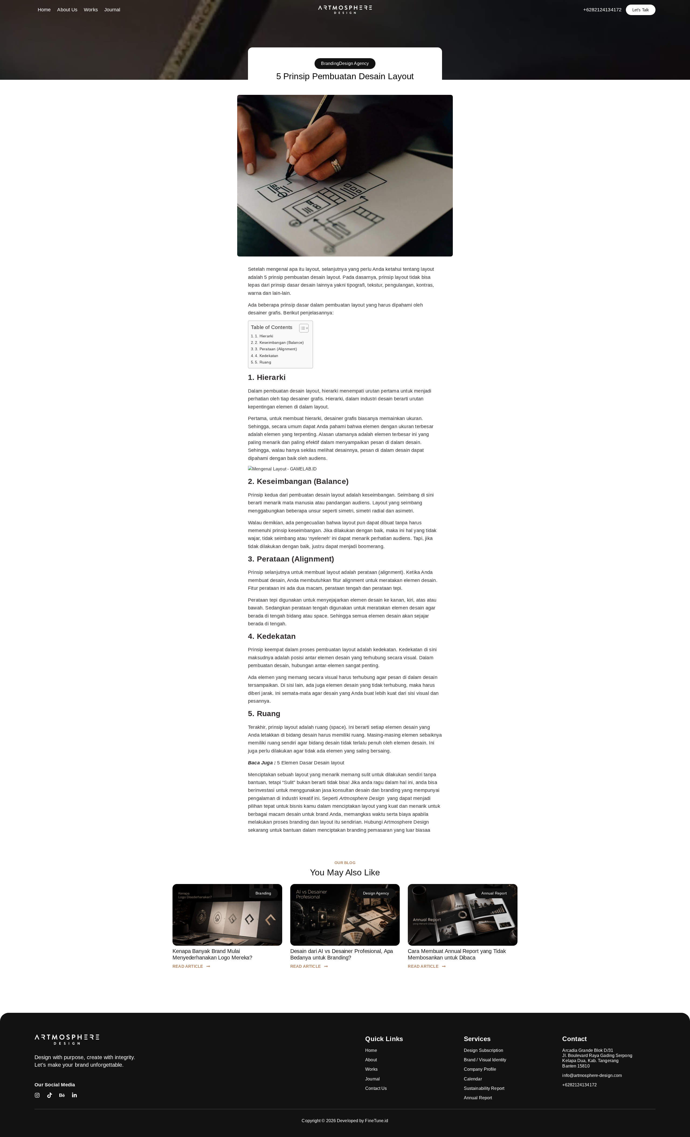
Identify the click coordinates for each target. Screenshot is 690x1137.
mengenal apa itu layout (292, 269)
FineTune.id (376, 1120)
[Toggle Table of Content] (301, 328)
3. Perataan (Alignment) (276, 349)
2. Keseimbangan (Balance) (279, 342)
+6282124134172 (602, 9)
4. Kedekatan (266, 355)
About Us (67, 9)
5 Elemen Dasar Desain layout (310, 762)
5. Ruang (263, 362)
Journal (112, 9)
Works (91, 9)
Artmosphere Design (406, 822)
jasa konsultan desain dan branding (360, 790)
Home (44, 9)
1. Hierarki (264, 336)
